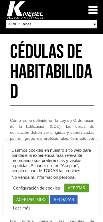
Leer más (22, 208)
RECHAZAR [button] (64, 200)
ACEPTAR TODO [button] (30, 200)
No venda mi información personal (43, 177)
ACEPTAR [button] (76, 188)
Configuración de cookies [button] (36, 188)
